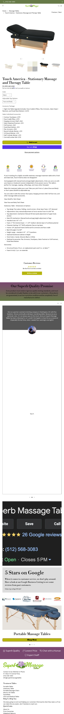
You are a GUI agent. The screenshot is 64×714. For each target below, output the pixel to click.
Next (60, 12)
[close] (62, 2)
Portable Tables (8, 687)
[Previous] (21, 59)
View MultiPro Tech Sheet (12, 199)
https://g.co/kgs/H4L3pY (13, 589)
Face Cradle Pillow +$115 (12, 119)
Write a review (32, 273)
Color (4, 92)
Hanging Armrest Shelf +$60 (13, 121)
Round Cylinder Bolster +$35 (13, 131)
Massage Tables (14, 11)
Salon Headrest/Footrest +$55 (14, 123)
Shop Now (32, 639)
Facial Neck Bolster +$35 (12, 127)
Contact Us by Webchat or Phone (14, 672)
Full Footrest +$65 (10, 125)
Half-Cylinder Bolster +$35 (12, 135)
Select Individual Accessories (11, 114)
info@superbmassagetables (12, 678)
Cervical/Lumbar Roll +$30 (12, 137)
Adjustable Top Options (10, 98)
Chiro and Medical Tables (11, 697)
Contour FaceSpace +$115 (12, 117)
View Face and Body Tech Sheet (14, 202)
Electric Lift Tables (9, 693)
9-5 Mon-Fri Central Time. (11, 674)
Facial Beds (6, 695)
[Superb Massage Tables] (32, 5)
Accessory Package (8, 106)
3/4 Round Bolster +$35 (11, 133)
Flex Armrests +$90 (10, 129)
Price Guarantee (8, 711)
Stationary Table (8, 689)
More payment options (32, 152)
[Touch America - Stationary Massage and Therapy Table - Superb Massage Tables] (32, 36)
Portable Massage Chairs (11, 691)
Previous (54, 12)
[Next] (42, 59)
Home (4, 11)
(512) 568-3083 (8, 676)
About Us (6, 709)
